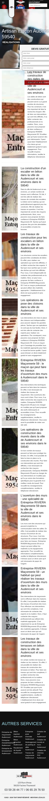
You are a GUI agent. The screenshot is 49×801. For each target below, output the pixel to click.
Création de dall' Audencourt (41, 734)
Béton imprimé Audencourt (18, 734)
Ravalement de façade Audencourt (18, 750)
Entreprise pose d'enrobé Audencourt (29, 735)
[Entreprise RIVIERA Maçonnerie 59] (24, 775)
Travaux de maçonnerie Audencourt (29, 755)
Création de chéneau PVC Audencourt (41, 754)
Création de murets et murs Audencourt (41, 743)
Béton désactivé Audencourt (18, 742)
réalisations (11, 42)
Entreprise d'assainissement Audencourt (7, 742)
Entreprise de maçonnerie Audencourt (7, 734)
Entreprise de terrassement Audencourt (7, 750)
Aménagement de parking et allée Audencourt (30, 746)
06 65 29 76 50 (35, 789)
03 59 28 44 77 (14, 789)
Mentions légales (37, 797)
